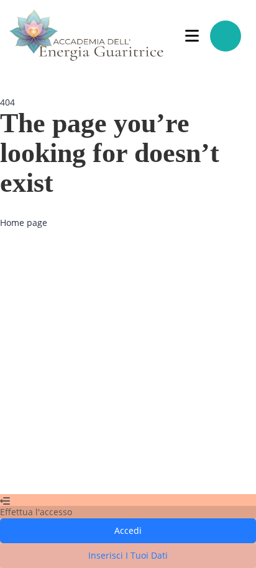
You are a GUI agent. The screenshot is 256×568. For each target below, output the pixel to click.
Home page (23, 222)
